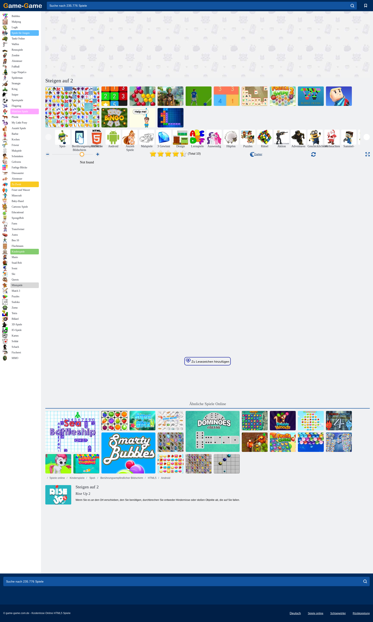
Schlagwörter (338, 613)
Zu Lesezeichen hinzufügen (210, 361)
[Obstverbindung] (72, 106)
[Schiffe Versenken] (72, 431)
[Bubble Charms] (86, 463)
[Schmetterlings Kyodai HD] (199, 463)
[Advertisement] (126, 44)
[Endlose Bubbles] (311, 442)
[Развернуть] (367, 154)
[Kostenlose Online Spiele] (22, 5)
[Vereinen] (114, 96)
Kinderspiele (77, 477)
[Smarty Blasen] (128, 452)
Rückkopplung (361, 613)
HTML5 (151, 477)
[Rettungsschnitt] (142, 117)
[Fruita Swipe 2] (283, 96)
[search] (352, 6)
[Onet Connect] (114, 420)
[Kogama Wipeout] (339, 96)
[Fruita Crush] (283, 442)
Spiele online (57, 477)
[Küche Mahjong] (170, 420)
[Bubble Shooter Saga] (142, 96)
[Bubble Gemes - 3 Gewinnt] (58, 463)
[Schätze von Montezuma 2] (170, 96)
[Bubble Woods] (283, 420)
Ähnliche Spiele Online (207, 404)
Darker (258, 154)
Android (165, 477)
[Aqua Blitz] (142, 420)
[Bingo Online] (114, 117)
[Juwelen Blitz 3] (255, 420)
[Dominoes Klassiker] (213, 431)
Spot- (92, 477)
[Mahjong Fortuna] (339, 442)
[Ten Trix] (170, 117)
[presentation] (48, 137)
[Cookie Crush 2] (170, 463)
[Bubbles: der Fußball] (199, 96)
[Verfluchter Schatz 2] (255, 442)
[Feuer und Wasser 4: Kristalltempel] (339, 420)
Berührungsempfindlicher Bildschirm (121, 477)
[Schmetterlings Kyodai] (170, 442)
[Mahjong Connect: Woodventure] (255, 96)
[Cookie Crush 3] (311, 420)
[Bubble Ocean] (311, 96)
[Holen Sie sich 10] (227, 96)
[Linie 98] (227, 463)
